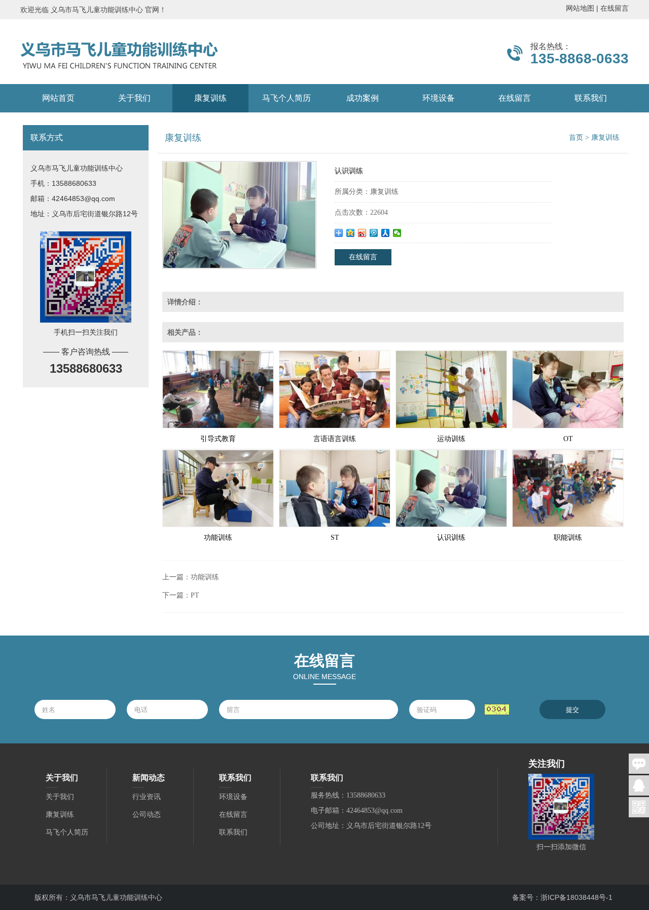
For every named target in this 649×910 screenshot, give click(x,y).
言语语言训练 (334, 439)
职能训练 (568, 537)
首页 (576, 137)
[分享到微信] (397, 233)
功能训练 (218, 537)
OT (568, 439)
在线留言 (614, 8)
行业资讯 (146, 797)
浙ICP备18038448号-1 (576, 897)
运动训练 (451, 439)
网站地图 (580, 8)
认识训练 (451, 537)
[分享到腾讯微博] (374, 233)
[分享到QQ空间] (350, 233)
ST (335, 537)
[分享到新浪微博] (362, 233)
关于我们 (134, 98)
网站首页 (58, 98)
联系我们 (590, 98)
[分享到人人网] (385, 233)
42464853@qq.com (83, 198)
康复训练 (210, 98)
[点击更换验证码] (497, 709)
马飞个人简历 (286, 98)
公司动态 (146, 814)
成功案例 (362, 98)
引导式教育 (218, 439)
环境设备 (438, 98)
